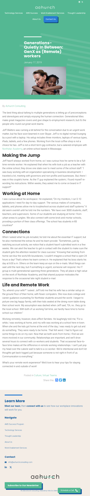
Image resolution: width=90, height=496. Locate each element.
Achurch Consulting (16, 106)
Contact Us (51, 19)
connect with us (34, 406)
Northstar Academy (12, 148)
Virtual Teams (50, 375)
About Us (36, 19)
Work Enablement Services (52, 13)
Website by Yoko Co (46, 491)
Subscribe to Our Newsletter (23, 485)
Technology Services (14, 13)
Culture (37, 375)
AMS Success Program (14, 424)
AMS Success (32, 13)
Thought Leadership (76, 13)
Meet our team (12, 406)
